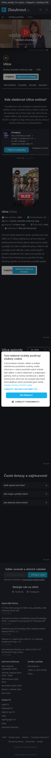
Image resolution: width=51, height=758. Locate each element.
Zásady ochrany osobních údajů (18, 385)
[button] (25, 389)
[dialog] (25, 379)
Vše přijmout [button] (26, 395)
